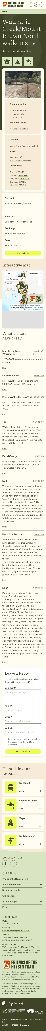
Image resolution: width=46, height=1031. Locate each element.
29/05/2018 (38, 456)
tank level (24, 129)
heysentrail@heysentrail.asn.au (16, 930)
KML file (22, 185)
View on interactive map (20, 161)
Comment (10, 688)
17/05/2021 (39, 397)
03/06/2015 (38, 588)
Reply (4, 368)
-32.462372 (23, 175)
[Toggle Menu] (41, 12)
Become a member (12, 890)
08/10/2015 (39, 534)
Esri (24, 305)
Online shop (8, 896)
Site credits (24, 1025)
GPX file (22, 182)
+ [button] (40, 279)
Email (8, 717)
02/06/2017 (38, 481)
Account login (9, 901)
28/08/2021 (39, 375)
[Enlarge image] (23, 84)
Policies (6, 907)
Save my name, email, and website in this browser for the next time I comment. (24, 742)
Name (8, 706)
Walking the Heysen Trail (15, 879)
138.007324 (24, 178)
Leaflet (11, 305)
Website (9, 728)
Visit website (23, 253)
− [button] (40, 283)
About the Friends (11, 884)
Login (36, 4)
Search (31, 4)
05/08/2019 (38, 422)
